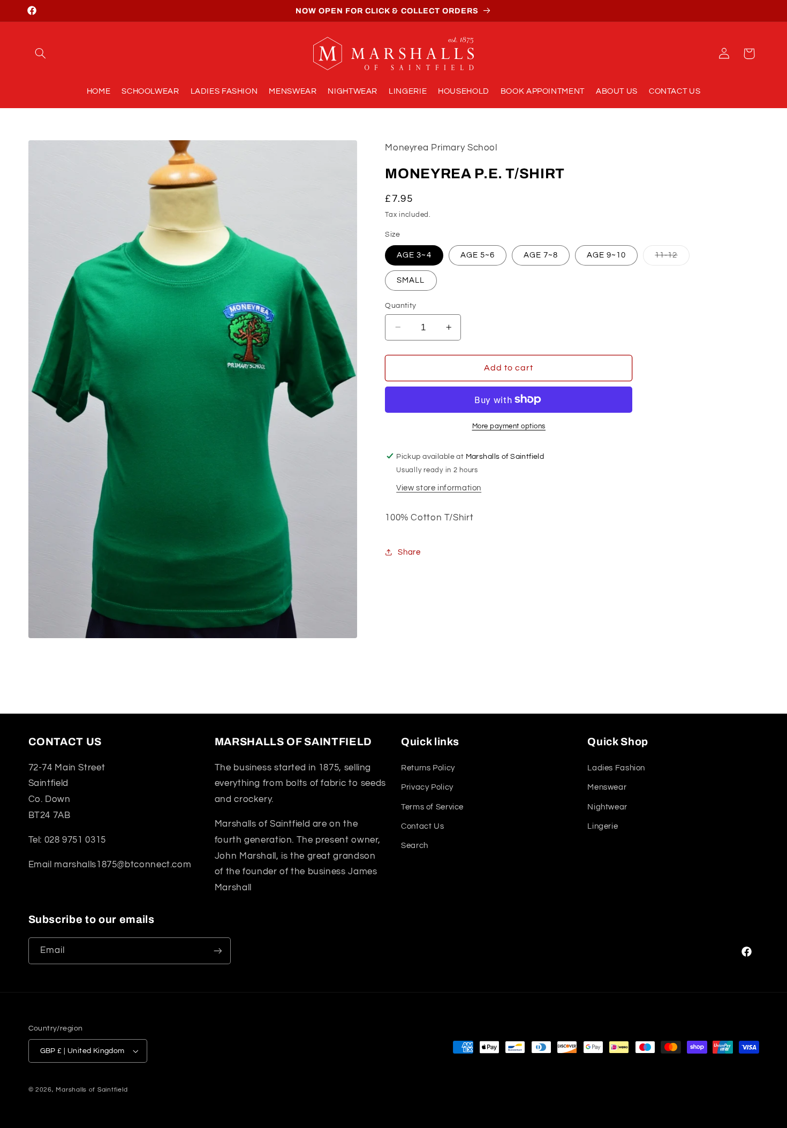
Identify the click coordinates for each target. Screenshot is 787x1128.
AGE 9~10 (606, 255)
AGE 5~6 (477, 255)
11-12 (672, 257)
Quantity (400, 305)
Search (414, 846)
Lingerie (602, 826)
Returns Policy (428, 768)
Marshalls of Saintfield (91, 1090)
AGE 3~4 (414, 255)
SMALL (411, 280)
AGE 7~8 (541, 255)
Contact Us (422, 826)
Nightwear (607, 807)
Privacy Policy (427, 787)
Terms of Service (432, 807)
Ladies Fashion (616, 768)
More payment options (509, 425)
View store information (438, 487)
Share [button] (409, 552)
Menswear (606, 787)
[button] (40, 53)
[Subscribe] (217, 950)
